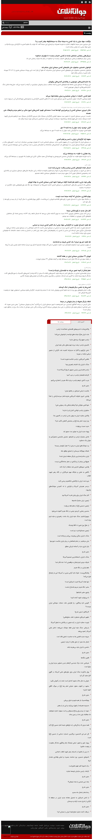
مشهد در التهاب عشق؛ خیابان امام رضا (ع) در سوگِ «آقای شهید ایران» (70, 688)
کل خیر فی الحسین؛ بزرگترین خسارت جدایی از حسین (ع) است (70, 736)
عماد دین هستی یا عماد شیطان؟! (78, 782)
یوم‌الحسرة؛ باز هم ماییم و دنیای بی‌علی (76, 700)
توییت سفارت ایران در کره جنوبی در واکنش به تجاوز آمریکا (70, 622)
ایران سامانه (7, 837)
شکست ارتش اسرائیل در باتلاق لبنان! (77, 391)
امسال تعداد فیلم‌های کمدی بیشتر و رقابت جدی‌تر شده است (69, 167)
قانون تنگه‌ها (85, 658)
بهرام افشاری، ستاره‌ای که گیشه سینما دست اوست (73, 196)
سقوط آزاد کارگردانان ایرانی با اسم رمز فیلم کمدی (74, 139)
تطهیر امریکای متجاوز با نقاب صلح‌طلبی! (76, 617)
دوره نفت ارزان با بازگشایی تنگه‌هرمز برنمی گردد (73, 481)
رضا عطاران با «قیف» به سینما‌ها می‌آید (77, 153)
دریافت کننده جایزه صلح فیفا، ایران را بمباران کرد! (73, 812)
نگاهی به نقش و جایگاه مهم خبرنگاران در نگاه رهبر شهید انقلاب (70, 474)
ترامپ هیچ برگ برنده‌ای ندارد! (79, 339)
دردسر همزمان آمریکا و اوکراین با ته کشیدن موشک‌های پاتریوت (70, 488)
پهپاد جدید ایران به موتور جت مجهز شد (76, 431)
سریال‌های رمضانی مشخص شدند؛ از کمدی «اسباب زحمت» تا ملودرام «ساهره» (63, 55)
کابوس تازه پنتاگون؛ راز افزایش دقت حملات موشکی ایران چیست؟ (70, 605)
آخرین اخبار (81, 322)
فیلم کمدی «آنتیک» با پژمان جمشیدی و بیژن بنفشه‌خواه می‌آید (68, 96)
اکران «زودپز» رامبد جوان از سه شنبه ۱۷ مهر (76, 127)
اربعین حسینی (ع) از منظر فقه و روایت (76, 506)
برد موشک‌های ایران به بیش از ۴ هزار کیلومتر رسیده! (72, 446)
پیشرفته (7, 23)
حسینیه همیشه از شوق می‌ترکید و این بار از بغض (73, 705)
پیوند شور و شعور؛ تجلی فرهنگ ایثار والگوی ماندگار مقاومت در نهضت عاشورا (70, 745)
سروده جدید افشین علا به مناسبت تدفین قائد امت (73, 636)
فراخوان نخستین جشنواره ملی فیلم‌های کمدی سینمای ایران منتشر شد (66, 67)
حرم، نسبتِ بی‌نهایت (82, 426)
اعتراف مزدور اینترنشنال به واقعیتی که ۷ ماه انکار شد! (72, 562)
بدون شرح (85, 385)
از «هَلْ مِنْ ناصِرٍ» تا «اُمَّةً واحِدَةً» (79, 525)
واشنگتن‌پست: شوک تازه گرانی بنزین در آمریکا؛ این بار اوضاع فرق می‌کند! (70, 575)
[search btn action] (3, 22)
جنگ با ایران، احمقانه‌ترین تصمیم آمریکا (76, 557)
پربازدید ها (60, 322)
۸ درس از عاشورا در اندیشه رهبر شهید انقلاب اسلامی (72, 752)
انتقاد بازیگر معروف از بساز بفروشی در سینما (75, 301)
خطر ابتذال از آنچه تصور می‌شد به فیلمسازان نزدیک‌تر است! (70, 270)
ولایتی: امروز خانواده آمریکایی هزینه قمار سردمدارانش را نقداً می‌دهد (70, 398)
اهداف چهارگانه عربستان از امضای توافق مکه (75, 451)
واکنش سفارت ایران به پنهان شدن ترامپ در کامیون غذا (71, 415)
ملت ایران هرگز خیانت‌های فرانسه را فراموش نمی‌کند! (72, 334)
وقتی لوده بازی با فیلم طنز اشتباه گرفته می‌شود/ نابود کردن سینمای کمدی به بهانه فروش (59, 182)
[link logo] (65, 10)
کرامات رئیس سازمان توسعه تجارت (77, 771)
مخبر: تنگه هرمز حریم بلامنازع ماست (77, 587)
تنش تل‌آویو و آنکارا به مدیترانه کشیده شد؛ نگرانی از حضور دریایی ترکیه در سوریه (70, 352)
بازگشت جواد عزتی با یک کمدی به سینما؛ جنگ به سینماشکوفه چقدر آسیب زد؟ (63, 41)
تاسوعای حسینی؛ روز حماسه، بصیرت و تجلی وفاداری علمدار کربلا (70, 759)
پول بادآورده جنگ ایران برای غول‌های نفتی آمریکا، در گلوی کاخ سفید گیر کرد (70, 674)
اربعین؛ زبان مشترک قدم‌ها (80, 500)
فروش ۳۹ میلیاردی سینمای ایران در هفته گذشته (74, 256)
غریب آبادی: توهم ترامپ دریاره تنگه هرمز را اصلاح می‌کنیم (70, 380)
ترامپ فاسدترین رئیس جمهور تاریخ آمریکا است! (73, 370)
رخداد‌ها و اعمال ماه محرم (80, 792)
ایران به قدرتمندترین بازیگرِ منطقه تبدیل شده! (74, 456)
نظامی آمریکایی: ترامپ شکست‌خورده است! (75, 359)
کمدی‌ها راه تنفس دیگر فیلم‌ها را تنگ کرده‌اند (75, 287)
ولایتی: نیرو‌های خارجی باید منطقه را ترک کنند (74, 467)
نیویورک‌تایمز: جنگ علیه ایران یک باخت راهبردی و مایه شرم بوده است (70, 518)
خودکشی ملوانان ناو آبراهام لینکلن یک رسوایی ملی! (72, 405)
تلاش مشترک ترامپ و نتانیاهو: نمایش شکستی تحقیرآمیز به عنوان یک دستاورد (70, 439)
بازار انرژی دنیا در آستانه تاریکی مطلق (77, 546)
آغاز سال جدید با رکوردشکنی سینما (79, 210)
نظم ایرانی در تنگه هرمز (81, 567)
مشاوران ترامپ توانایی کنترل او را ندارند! (76, 410)
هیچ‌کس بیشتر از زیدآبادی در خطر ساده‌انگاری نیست (72, 461)
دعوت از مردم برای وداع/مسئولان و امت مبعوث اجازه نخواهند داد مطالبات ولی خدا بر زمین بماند (70, 713)
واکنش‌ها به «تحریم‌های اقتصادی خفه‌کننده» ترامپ (72, 329)
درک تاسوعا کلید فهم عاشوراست (79, 766)
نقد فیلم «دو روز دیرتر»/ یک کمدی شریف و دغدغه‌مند (72, 242)
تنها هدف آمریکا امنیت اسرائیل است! (77, 582)
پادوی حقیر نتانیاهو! (82, 592)
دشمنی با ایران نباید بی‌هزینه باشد (78, 647)
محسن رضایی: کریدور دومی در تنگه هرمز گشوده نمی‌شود (70, 511)
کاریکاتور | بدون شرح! (82, 612)
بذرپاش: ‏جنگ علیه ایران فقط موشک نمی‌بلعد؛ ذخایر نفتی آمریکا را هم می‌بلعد (70, 629)
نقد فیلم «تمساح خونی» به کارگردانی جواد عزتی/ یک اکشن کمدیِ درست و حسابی (62, 225)
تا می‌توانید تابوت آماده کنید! (80, 597)
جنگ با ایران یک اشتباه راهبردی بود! (77, 364)
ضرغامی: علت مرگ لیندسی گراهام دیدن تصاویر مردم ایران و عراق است (70, 665)
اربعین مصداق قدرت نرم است (79, 530)
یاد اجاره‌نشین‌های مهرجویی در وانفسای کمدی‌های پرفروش (69, 81)
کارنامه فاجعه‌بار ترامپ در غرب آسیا (78, 375)
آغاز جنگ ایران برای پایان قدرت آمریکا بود (75, 495)
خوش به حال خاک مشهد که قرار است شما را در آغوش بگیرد (69, 681)
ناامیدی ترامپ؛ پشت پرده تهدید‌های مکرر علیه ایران (72, 345)
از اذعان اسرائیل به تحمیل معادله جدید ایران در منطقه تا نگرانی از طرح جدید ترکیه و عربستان (70, 799)
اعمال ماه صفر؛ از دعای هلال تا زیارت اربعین (75, 642)
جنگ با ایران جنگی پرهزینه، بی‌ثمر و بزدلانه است (73, 536)
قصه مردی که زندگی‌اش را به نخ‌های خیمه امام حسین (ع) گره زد (70, 727)
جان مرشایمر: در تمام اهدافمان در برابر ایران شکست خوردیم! (69, 541)
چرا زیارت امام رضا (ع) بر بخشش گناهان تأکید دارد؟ (72, 421)
